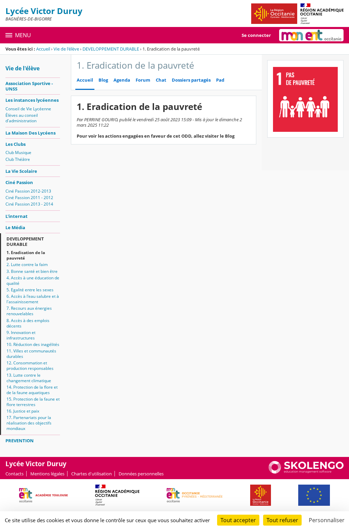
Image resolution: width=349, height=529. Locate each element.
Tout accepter (238, 520)
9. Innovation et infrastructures (20, 335)
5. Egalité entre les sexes (30, 290)
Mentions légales (47, 473)
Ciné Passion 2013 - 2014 (29, 204)
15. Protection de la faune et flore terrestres (33, 401)
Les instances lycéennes (32, 100)
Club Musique (18, 152)
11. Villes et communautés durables (31, 353)
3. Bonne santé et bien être (32, 271)
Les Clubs (15, 144)
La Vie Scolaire (21, 171)
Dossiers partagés (191, 80)
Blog (103, 80)
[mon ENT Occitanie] (311, 35)
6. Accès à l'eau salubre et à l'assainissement (32, 299)
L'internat (16, 216)
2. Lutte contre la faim (27, 264)
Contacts (14, 473)
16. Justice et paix (22, 411)
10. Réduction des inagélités (32, 344)
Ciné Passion (19, 182)
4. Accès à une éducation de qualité (32, 280)
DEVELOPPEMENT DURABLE (110, 49)
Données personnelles (141, 473)
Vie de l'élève (66, 49)
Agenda (121, 80)
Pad (220, 80)
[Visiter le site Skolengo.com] (306, 472)
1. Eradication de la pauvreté (25, 255)
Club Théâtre (17, 159)
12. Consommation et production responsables (30, 365)
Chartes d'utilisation (91, 473)
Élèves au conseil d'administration (21, 118)
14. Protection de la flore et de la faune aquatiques (32, 389)
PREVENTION (19, 440)
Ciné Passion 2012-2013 (28, 191)
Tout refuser (282, 520)
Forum (143, 80)
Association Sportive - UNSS (29, 86)
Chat (161, 80)
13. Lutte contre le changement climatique (28, 378)
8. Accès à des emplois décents (27, 323)
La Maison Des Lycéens (30, 133)
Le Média (15, 227)
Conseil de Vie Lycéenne (28, 109)
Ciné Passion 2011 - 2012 (29, 197)
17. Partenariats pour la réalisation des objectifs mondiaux (28, 423)
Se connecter (256, 35)
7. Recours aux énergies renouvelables (29, 311)
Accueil (43, 49)
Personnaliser (327, 520)
